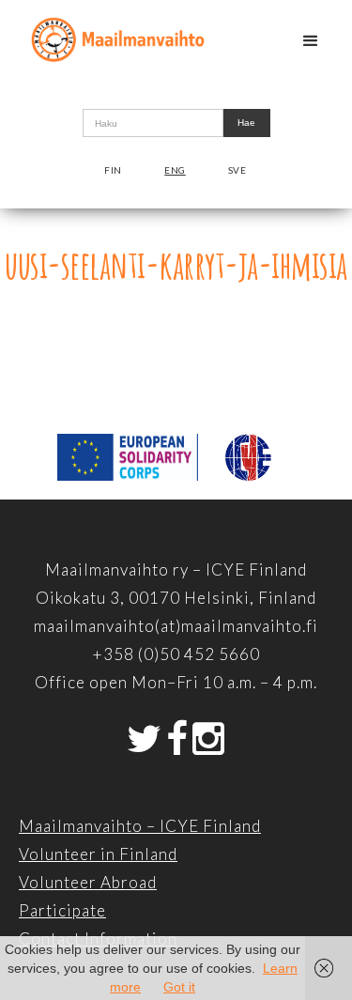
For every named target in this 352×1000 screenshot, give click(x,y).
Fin (113, 170)
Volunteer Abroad (88, 882)
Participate (62, 910)
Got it (179, 986)
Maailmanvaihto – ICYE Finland (140, 826)
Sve (237, 170)
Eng (175, 170)
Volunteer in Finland (98, 854)
